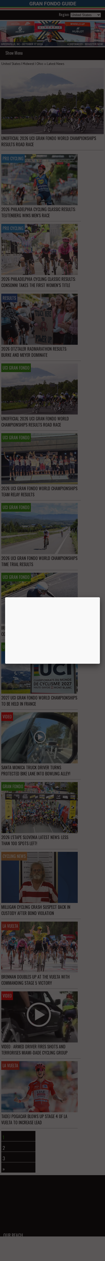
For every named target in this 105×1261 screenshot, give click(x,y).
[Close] (99, 597)
